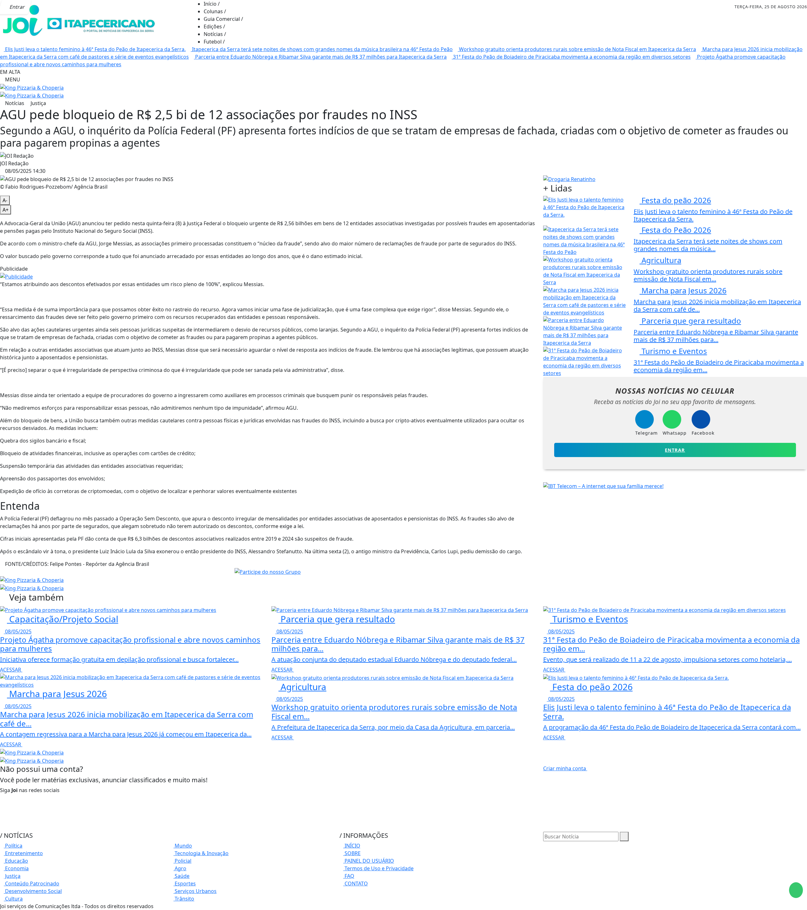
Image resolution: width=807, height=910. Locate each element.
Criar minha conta (565, 768)
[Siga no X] (67, 7)
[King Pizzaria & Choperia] (32, 87)
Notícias (215, 34)
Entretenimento (23, 853)
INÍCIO (351, 845)
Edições (214, 26)
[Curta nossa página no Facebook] (2, 797)
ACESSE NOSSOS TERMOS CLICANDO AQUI (234, 898)
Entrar (675, 450)
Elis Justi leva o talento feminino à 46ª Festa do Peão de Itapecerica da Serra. (95, 49)
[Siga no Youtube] (82, 7)
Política (13, 845)
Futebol (214, 41)
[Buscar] (624, 836)
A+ (6, 209)
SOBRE (352, 853)
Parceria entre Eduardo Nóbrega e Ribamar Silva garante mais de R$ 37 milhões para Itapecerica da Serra (320, 56)
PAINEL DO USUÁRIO (368, 860)
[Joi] (79, 21)
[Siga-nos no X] (2, 812)
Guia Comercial (223, 18)
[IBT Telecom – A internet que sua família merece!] (603, 485)
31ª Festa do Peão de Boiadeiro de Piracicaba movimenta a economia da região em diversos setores (571, 56)
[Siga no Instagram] (53, 7)
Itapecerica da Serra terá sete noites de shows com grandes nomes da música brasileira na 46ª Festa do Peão (322, 49)
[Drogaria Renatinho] (569, 178)
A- (5, 200)
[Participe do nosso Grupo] (268, 571)
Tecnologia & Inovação (201, 853)
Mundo (182, 845)
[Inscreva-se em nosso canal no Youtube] (2, 820)
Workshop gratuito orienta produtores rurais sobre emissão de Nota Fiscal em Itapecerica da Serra (577, 49)
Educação (16, 860)
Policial (182, 860)
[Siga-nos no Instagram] (2, 805)
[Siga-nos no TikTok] (2, 828)
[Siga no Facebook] (39, 7)
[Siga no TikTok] (96, 7)
